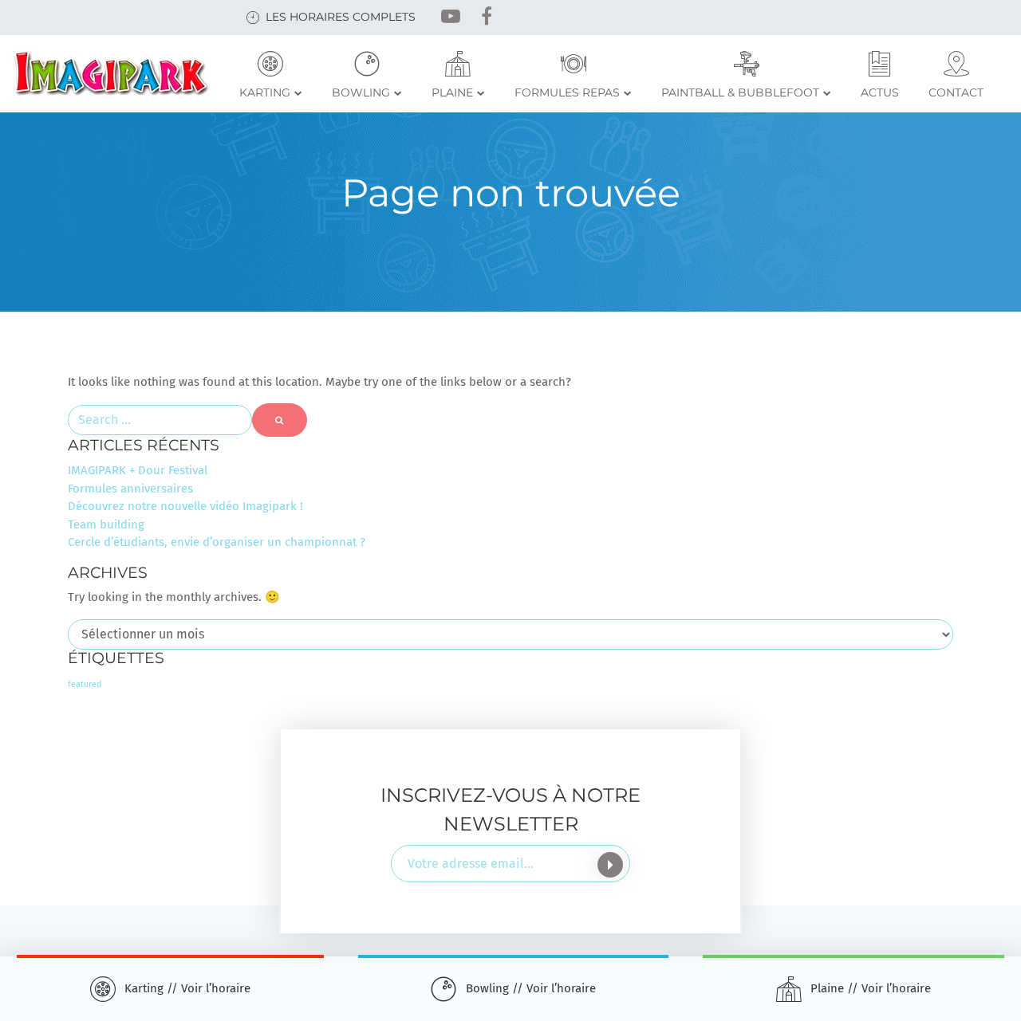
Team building (106, 524)
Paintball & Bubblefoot (740, 92)
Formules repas (567, 92)
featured (84, 684)
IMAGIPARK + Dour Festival (137, 470)
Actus (880, 92)
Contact (956, 92)
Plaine (452, 92)
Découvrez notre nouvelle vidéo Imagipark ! (185, 506)
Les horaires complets (341, 17)
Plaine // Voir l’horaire (870, 988)
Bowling (361, 92)
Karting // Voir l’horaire (187, 988)
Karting (264, 92)
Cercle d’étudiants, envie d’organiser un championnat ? (216, 542)
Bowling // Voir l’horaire (531, 988)
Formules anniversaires (130, 488)
